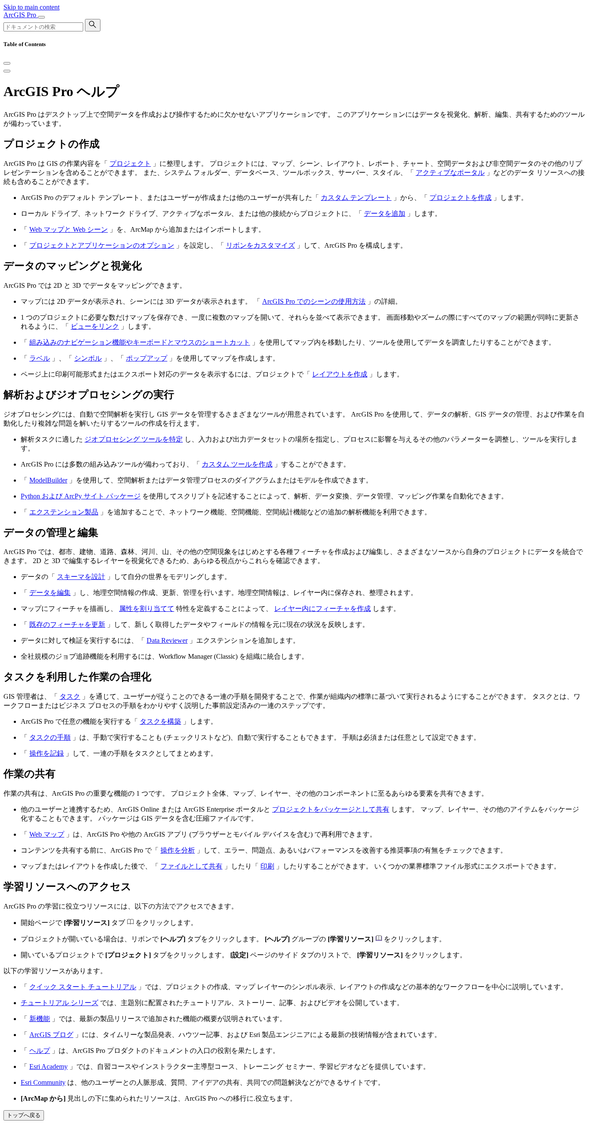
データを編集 (50, 592)
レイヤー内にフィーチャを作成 (322, 608)
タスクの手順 (50, 737)
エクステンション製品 (63, 512)
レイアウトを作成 (339, 374)
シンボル (88, 358)
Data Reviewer (167, 640)
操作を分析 (177, 850)
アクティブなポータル (450, 172)
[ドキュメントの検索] (92, 25)
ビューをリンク (95, 326)
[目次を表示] (6, 71)
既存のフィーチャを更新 (67, 624)
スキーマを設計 (81, 576)
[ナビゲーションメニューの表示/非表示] (41, 17)
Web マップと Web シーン (68, 229)
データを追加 (384, 213)
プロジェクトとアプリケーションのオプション (101, 245)
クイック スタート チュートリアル (82, 986)
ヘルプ (39, 1050)
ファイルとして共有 (191, 866)
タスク (70, 696)
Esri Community (43, 1082)
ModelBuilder (48, 480)
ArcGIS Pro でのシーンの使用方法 (314, 301)
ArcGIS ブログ (51, 1034)
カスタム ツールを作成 (237, 464)
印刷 (267, 866)
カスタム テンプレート (356, 197)
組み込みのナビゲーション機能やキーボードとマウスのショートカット (139, 342)
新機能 (39, 1018)
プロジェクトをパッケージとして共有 (330, 809)
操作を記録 (46, 753)
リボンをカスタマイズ (260, 245)
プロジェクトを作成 (460, 197)
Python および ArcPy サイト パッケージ (81, 496)
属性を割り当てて (146, 608)
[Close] (6, 63)
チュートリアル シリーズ (59, 1002)
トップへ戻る (24, 1115)
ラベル (39, 358)
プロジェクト (130, 163)
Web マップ (46, 834)
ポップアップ (146, 358)
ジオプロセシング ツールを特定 (134, 439)
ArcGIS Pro (20, 15)
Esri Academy (48, 1066)
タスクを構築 (160, 721)
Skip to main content (31, 7)
